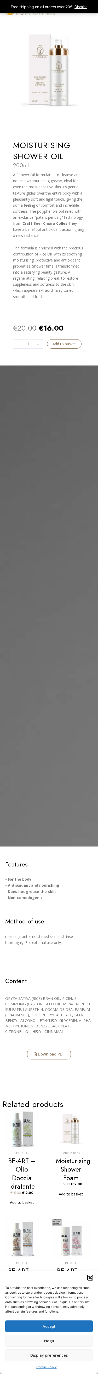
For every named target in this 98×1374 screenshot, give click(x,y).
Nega (49, 1340)
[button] (90, 1277)
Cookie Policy (46, 1367)
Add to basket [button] (22, 1202)
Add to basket (64, 343)
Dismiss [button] (80, 6)
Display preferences (49, 1355)
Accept (49, 1326)
